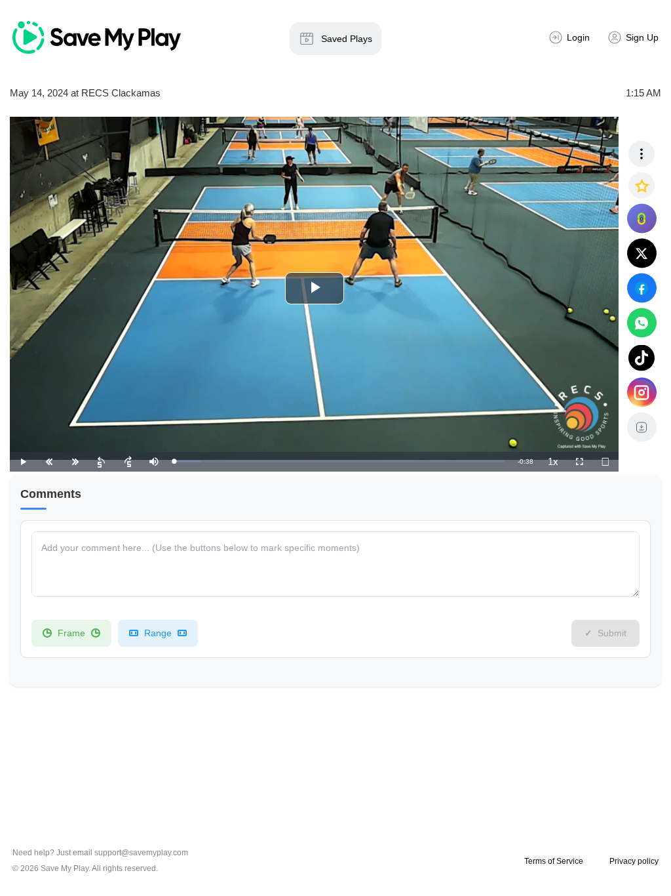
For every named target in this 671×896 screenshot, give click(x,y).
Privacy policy (634, 861)
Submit (612, 633)
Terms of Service (553, 861)
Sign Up (642, 37)
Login (578, 37)
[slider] (339, 461)
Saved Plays (346, 38)
